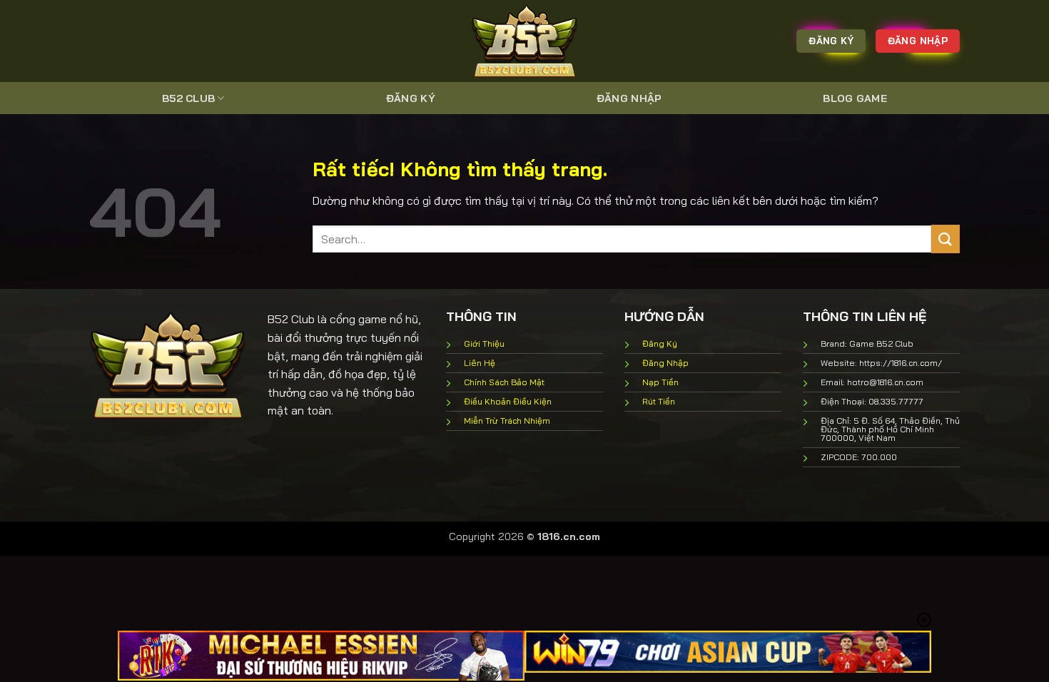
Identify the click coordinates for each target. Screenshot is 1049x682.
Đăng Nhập (665, 362)
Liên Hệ (479, 362)
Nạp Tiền (660, 382)
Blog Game (855, 98)
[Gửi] (945, 239)
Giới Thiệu (484, 343)
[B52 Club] (524, 41)
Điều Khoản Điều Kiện (508, 401)
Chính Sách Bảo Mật (504, 382)
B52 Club (188, 98)
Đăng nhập (629, 98)
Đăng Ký (410, 98)
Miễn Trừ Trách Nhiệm (507, 420)
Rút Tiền (658, 401)
